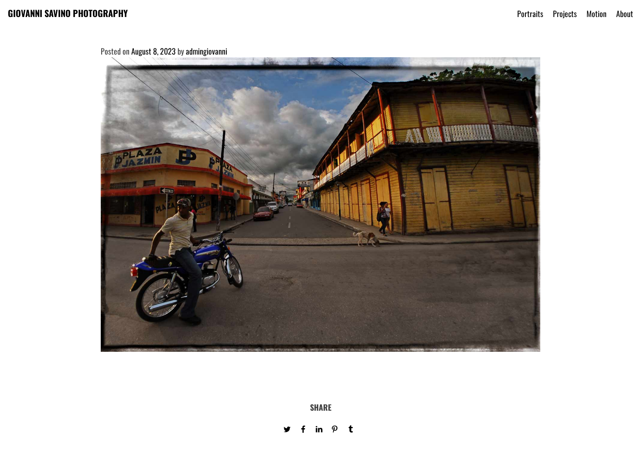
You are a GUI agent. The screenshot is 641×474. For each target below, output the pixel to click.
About (624, 13)
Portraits (530, 13)
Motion (596, 13)
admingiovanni (206, 51)
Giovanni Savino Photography (68, 13)
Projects (565, 13)
